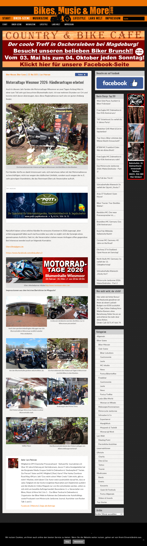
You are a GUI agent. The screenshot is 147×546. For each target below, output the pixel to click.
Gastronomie (105, 357)
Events (101, 481)
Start (6, 18)
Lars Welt (95, 18)
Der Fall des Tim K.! (105, 178)
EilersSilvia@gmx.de (15, 246)
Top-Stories (102, 502)
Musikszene (40, 18)
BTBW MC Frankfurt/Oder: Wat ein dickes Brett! (108, 148)
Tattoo (101, 465)
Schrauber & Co (105, 415)
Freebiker (102, 378)
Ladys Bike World (105, 398)
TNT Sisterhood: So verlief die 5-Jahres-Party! (109, 120)
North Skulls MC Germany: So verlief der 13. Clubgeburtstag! (109, 262)
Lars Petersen (45, 74)
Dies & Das (103, 461)
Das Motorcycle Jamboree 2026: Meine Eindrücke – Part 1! (109, 169)
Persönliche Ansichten (107, 444)
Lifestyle (79, 18)
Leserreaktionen (103, 448)
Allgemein (101, 336)
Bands (101, 477)
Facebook (25, 506)
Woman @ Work (107, 432)
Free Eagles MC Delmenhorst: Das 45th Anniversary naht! (109, 158)
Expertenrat (105, 419)
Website (34, 506)
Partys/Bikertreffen (108, 374)
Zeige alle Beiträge (47, 506)
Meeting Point (104, 440)
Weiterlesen (78, 542)
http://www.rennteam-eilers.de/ (57, 285)
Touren (101, 469)
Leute (102, 361)
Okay (67, 542)
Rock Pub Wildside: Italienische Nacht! (105, 232)
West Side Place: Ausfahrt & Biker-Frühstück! (108, 102)
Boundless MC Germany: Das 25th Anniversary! (109, 223)
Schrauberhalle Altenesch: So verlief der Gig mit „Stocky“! (109, 185)
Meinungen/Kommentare (108, 407)
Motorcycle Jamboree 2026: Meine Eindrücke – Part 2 (109, 281)
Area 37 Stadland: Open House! (107, 195)
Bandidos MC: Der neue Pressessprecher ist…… (107, 213)
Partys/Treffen (106, 394)
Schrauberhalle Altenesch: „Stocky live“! (107, 272)
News (102, 369)
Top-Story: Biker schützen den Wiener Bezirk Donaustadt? (109, 139)
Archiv (98, 514)
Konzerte (104, 486)
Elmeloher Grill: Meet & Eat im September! (109, 130)
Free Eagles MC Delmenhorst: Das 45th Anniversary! (109, 111)
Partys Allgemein (107, 494)
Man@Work (105, 423)
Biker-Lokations (106, 353)
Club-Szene (103, 349)
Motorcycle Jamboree (107, 411)
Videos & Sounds (105, 498)
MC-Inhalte (105, 365)
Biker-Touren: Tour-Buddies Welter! (108, 204)
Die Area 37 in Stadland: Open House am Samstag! (108, 251)
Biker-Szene (21, 18)
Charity (101, 456)
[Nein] (143, 539)
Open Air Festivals (108, 490)
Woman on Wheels (108, 403)
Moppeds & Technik (108, 427)
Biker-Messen (11, 74)
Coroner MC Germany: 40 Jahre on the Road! (108, 241)
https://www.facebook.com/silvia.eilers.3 (24, 253)
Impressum (113, 18)
